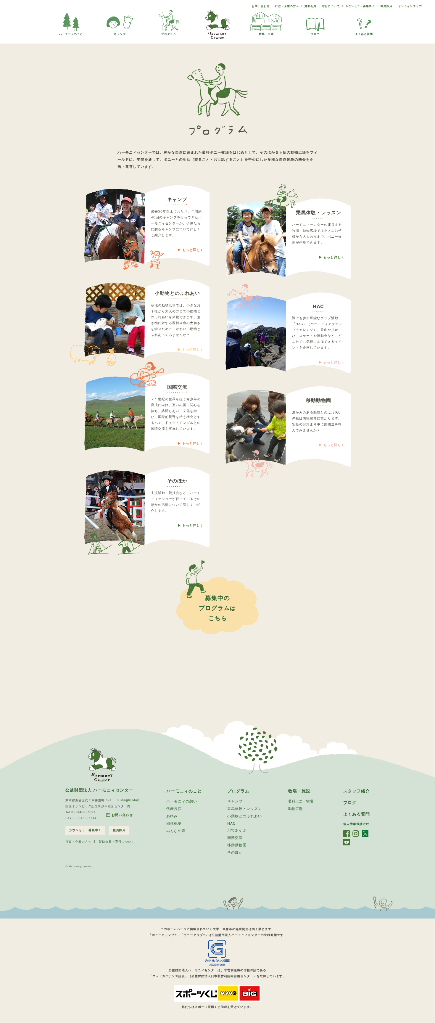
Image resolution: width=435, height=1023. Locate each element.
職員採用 (386, 6)
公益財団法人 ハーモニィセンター (99, 789)
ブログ (315, 34)
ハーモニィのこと (184, 790)
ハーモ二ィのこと (71, 34)
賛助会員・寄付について (117, 841)
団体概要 (174, 823)
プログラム (168, 34)
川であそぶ (236, 830)
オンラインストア (410, 6)
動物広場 (295, 808)
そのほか (235, 852)
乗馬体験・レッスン (244, 808)
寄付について (331, 6)
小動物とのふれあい (244, 816)
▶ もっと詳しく (191, 250)
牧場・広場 (266, 34)
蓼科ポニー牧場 (300, 801)
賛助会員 (310, 6)
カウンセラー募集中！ (360, 6)
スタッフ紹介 (356, 790)
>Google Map (128, 800)
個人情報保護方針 (356, 824)
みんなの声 (176, 831)
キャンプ (120, 34)
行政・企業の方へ (287, 6)
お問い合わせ (261, 6)
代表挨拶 (174, 808)
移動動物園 (236, 845)
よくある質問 (364, 34)
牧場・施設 (299, 790)
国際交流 (235, 837)
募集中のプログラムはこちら (217, 608)
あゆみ (172, 816)
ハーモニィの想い (181, 801)
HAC (231, 823)
